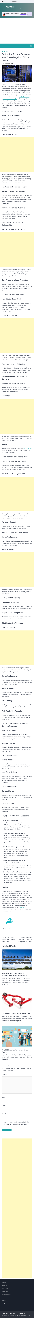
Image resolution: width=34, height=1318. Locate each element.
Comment (5, 1074)
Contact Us (4, 1285)
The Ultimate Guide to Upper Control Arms (16, 1013)
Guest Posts (5, 1288)
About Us (4, 1282)
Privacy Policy (5, 1291)
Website (4, 1114)
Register (4, 1300)
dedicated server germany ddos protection (15, 98)
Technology (5, 51)
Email (4, 1105)
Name (4, 1097)
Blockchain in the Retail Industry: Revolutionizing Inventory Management (15, 974)
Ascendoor (13, 1316)
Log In (3, 1303)
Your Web (10, 6)
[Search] (31, 46)
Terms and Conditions (7, 1294)
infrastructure (27, 448)
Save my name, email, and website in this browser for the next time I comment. (16, 1123)
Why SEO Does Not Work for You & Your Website (15, 1051)
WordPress (27, 1316)
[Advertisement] (17, 31)
